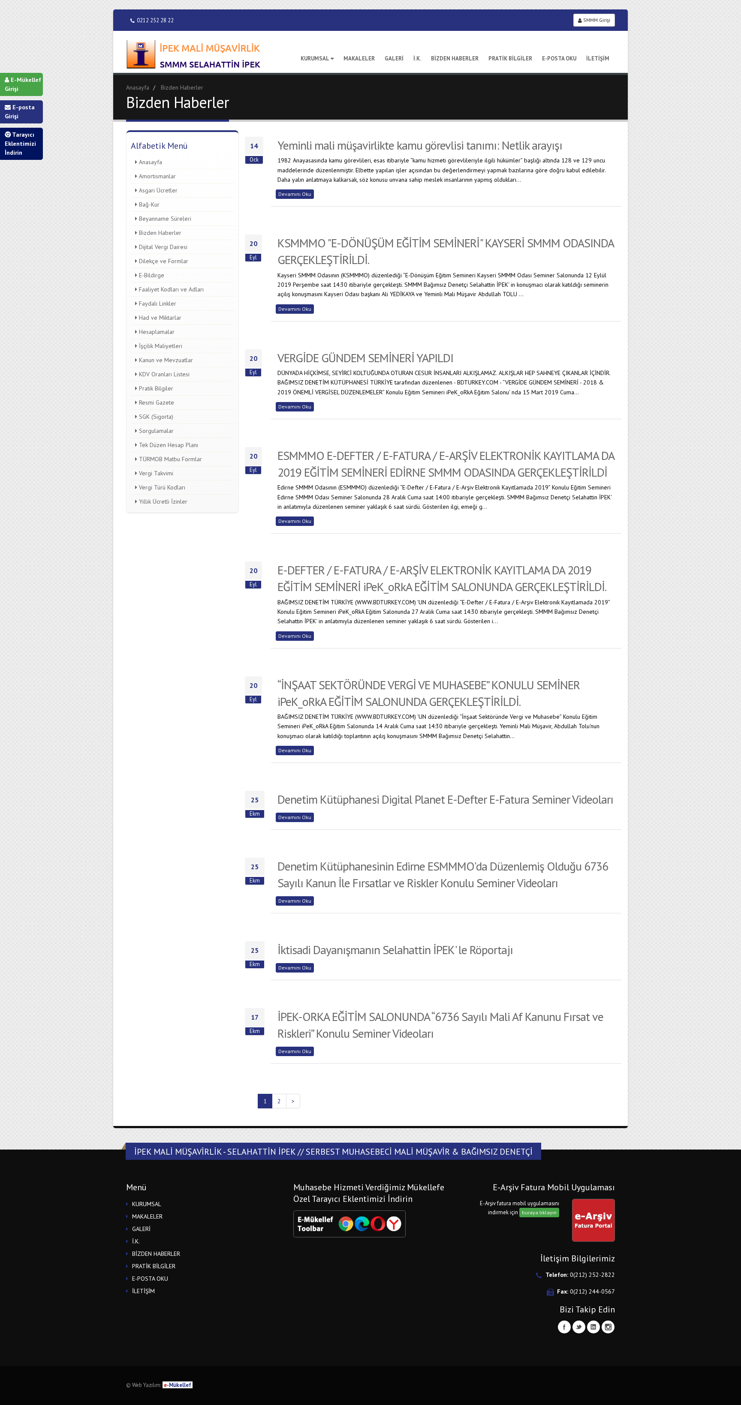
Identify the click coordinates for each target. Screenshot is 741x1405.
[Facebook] (564, 1327)
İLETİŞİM (597, 58)
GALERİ (394, 58)
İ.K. (417, 58)
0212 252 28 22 (155, 20)
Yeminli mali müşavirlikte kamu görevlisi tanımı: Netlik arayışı (419, 145)
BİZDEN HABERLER (455, 58)
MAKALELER (359, 58)
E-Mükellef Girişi (23, 84)
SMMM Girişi (596, 20)
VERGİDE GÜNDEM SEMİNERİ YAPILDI (365, 358)
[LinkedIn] (593, 1327)
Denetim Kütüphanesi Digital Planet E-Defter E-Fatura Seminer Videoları (445, 799)
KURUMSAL (315, 58)
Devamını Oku (294, 194)
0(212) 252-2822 (592, 1275)
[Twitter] (578, 1327)
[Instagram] (608, 1327)
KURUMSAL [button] (146, 1204)
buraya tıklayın (539, 1212)
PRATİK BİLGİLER (510, 58)
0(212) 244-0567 (592, 1291)
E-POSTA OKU (559, 58)
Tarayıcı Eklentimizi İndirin (20, 143)
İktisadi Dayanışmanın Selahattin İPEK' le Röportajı (395, 950)
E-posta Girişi (20, 111)
